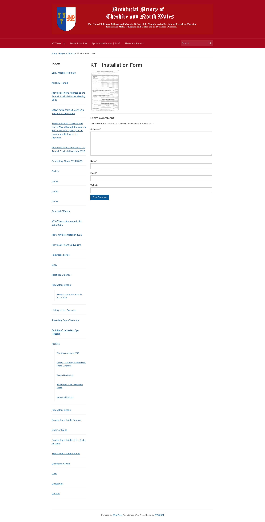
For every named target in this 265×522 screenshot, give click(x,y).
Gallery (55, 171)
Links (54, 473)
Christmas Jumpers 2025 (68, 353)
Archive (56, 343)
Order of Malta (59, 430)
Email (93, 173)
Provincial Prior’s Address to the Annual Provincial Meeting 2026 (68, 149)
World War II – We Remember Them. (70, 386)
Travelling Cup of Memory (65, 320)
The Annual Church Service (66, 453)
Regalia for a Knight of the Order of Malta (69, 442)
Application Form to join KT (106, 43)
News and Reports (135, 43)
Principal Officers (61, 211)
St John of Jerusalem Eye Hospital (65, 332)
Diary (54, 264)
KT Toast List (58, 43)
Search (210, 43)
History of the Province (64, 310)
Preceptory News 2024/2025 (67, 161)
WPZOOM (159, 515)
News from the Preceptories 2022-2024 (69, 296)
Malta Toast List (78, 43)
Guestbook (57, 483)
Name (93, 161)
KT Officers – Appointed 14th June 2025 (67, 223)
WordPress (117, 515)
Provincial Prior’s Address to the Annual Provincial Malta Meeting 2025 (68, 96)
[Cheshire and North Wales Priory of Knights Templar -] (132, 19)
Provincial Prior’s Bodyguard (66, 244)
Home (54, 53)
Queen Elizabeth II (65, 375)
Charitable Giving (61, 463)
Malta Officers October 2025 (67, 234)
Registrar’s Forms (67, 53)
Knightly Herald (60, 82)
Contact (56, 493)
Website (94, 185)
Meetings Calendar (61, 274)
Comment (95, 129)
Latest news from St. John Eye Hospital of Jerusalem (68, 111)
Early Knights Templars (64, 72)
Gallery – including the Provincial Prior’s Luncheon (71, 364)
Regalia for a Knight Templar (66, 420)
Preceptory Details (61, 284)
